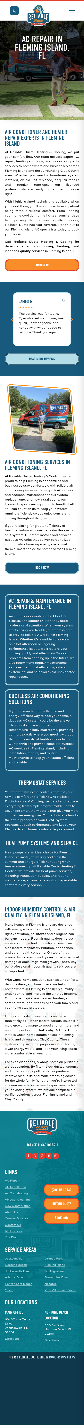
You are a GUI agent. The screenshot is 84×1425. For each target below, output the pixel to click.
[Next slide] (72, 319)
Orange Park (54, 1258)
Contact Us (42, 265)
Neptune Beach (16, 1264)
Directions (12, 1338)
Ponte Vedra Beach (18, 1284)
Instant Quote (61, 1204)
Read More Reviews (42, 359)
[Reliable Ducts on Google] (42, 1156)
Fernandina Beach (57, 1277)
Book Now (42, 568)
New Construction (17, 1206)
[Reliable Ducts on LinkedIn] (49, 1156)
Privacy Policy (66, 1357)
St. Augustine (54, 1271)
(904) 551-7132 (61, 1190)
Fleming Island (55, 1264)
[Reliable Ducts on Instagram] (56, 1156)
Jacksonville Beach (18, 1271)
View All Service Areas (60, 1290)
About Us (11, 1212)
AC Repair (12, 1180)
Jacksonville (13, 1258)
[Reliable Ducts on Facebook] (28, 1156)
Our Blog (11, 1237)
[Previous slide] (12, 319)
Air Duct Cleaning (17, 1199)
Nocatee (51, 1284)
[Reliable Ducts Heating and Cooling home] (38, 15)
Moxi (52, 1357)
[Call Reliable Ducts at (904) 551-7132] (14, 10)
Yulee (9, 1290)
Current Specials (17, 1218)
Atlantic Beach (15, 1277)
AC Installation (15, 1187)
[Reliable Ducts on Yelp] (35, 1156)
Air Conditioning (16, 1193)
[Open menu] (72, 10)
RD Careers (13, 1231)
